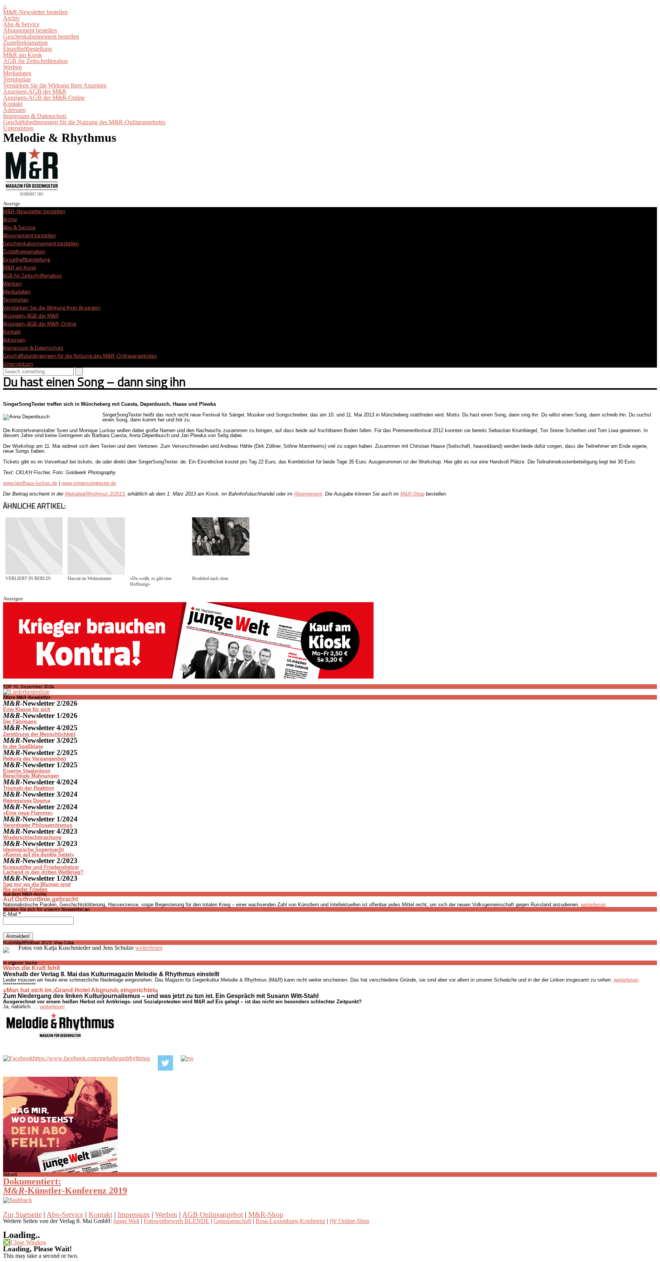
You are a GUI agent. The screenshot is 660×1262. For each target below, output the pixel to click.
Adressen (14, 110)
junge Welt (126, 1221)
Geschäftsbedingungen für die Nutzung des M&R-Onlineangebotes (84, 122)
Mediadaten (17, 73)
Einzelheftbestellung (27, 48)
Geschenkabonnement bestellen (41, 36)
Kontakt (13, 103)
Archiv (11, 18)
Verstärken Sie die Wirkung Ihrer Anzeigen (55, 85)
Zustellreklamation (25, 42)
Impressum (134, 1214)
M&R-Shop (412, 494)
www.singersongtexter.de (88, 483)
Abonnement (308, 494)
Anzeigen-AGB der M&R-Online (44, 97)
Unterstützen (18, 128)
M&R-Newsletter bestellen (35, 12)
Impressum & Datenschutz (35, 116)
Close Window (25, 1242)
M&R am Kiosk (22, 55)
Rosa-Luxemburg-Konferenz (290, 1221)
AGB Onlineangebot (212, 1214)
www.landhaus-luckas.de (30, 483)
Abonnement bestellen (30, 30)
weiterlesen (593, 904)
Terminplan (17, 79)
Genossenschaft (232, 1221)
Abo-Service (65, 1214)
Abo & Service (21, 24)
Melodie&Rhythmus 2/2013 (95, 494)
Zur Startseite (22, 1214)
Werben (12, 67)
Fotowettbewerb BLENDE (176, 1221)
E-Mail (12, 914)
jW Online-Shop (349, 1221)
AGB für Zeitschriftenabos (35, 61)
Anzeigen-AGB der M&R (34, 91)
